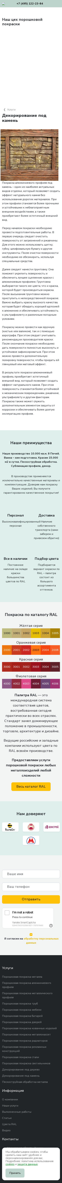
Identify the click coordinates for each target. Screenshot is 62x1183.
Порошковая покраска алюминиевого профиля (26, 985)
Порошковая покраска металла (22, 977)
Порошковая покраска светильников (26, 1063)
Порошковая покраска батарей (22, 1016)
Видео (6, 1130)
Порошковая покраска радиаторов (25, 1041)
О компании (10, 1099)
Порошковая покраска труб (20, 1004)
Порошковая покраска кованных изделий (29, 1028)
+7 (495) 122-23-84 (30, 3)
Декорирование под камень (21, 1076)
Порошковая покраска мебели (21, 1010)
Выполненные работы (16, 1112)
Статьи (7, 1118)
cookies (10, 1164)
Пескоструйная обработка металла (25, 1082)
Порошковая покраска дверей (22, 1022)
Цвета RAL (9, 1124)
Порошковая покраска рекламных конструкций (24, 1049)
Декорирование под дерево (21, 1069)
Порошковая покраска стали (20, 1057)
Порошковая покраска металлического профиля (27, 995)
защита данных (27, 1164)
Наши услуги (10, 1106)
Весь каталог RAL (31, 786)
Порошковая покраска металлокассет (26, 1034)
